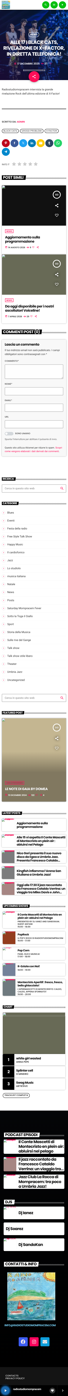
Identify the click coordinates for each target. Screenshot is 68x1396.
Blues (10, 512)
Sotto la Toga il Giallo (20, 616)
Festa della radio (17, 528)
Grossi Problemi (32, 131)
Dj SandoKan (30, 1244)
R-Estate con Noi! (29, 966)
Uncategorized (16, 680)
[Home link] (6, 5)
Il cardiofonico (15, 552)
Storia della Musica (18, 632)
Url (7, 416)
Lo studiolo (14, 568)
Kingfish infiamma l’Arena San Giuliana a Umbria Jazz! (39, 873)
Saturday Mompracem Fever (24, 608)
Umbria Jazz (14, 672)
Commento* (12, 361)
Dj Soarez (14, 1229)
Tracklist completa (16, 1095)
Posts (10, 600)
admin (21, 121)
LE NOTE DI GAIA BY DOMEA (26, 788)
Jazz (10, 560)
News (34, 34)
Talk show (13, 648)
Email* (8, 400)
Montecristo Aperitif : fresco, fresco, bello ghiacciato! (40, 984)
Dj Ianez (25, 1213)
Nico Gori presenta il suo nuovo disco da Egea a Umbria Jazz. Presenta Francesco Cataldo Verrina (39, 858)
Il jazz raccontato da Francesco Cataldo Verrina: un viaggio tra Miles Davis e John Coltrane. (39, 1168)
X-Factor (51, 131)
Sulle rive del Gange (19, 640)
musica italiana (16, 576)
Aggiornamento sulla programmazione (22, 239)
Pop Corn (23, 950)
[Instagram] (34, 1341)
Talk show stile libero (20, 656)
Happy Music (15, 544)
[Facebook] (23, 1341)
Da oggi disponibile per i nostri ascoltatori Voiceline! (29, 308)
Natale (11, 584)
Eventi (11, 520)
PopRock (23, 934)
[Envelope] (45, 1341)
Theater (12, 664)
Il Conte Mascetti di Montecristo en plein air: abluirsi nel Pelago (40, 916)
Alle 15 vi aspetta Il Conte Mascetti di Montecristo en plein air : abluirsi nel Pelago (41, 841)
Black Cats (10, 131)
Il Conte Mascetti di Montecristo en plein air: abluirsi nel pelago (41, 1146)
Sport (10, 624)
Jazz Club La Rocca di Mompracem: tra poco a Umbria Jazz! (39, 1181)
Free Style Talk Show (19, 536)
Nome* (8, 384)
